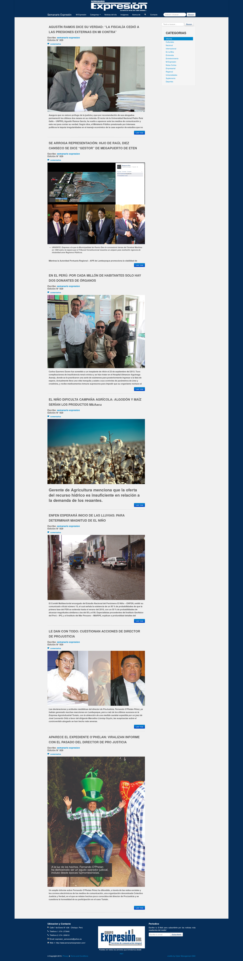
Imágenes (124, 14)
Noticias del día (110, 14)
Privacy (65, 956)
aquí (121, 953)
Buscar (191, 14)
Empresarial (170, 68)
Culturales (170, 42)
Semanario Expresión (59, 14)
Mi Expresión (81, 14)
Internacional (171, 48)
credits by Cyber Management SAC (181, 956)
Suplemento (170, 78)
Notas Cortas (171, 65)
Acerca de (136, 14)
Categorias (94, 14)
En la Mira (170, 52)
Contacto (153, 14)
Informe (169, 38)
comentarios (55, 44)
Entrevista (170, 55)
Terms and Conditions (79, 956)
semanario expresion (68, 37)
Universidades (171, 75)
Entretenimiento (172, 58)
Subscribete (176, 934)
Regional (169, 71)
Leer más (139, 132)
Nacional (169, 45)
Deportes (169, 81)
